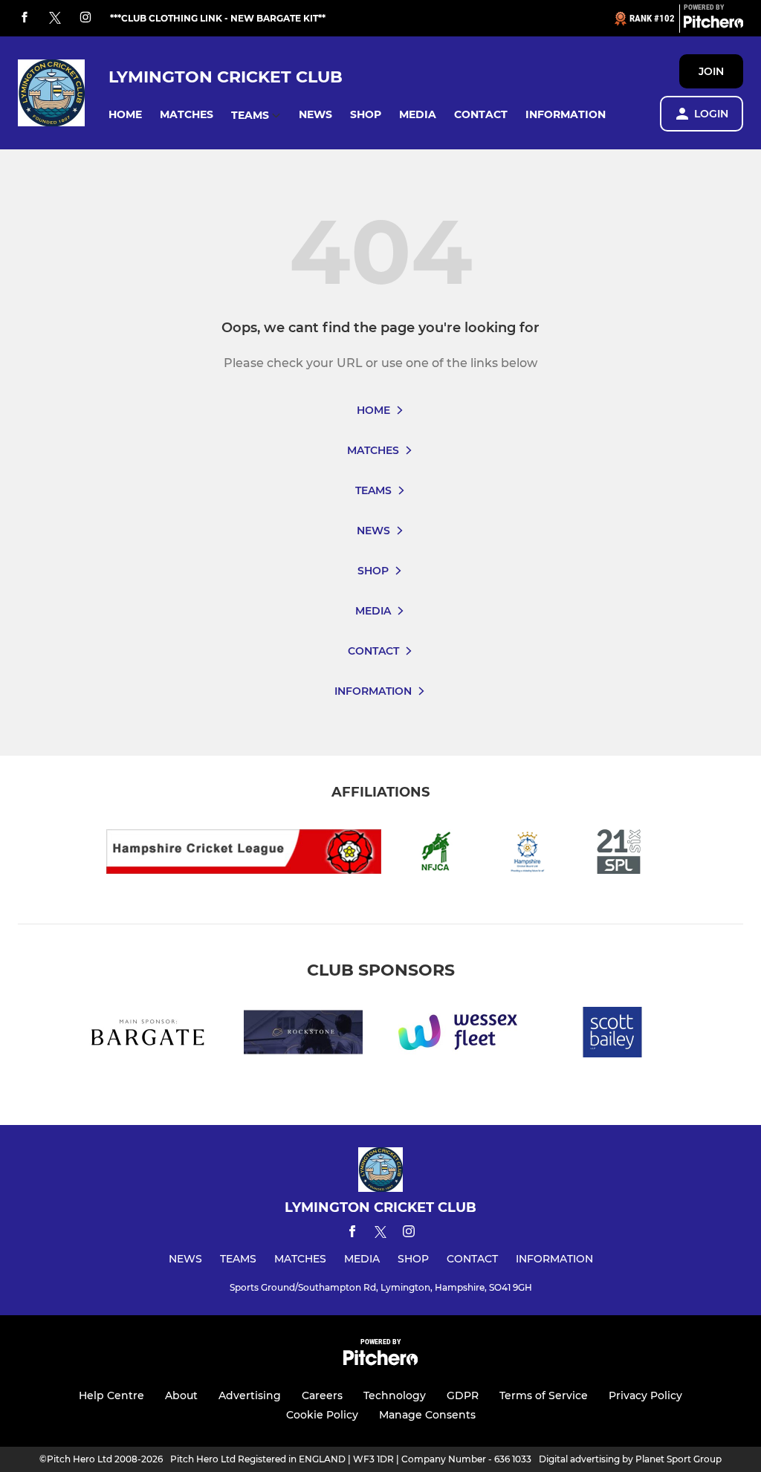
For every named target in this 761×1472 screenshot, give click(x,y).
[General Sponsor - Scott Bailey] (612, 1035)
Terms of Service (543, 1395)
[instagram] (85, 18)
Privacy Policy (645, 1395)
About (181, 1395)
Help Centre (111, 1395)
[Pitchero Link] (713, 24)
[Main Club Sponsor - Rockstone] (303, 1035)
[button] (125, 114)
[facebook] (24, 18)
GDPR (463, 1395)
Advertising (249, 1395)
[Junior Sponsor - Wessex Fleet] (457, 1035)
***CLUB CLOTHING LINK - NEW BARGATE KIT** (218, 18)
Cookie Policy (322, 1414)
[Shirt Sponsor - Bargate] (148, 1035)
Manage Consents (427, 1414)
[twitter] (55, 18)
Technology (394, 1395)
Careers (322, 1395)
